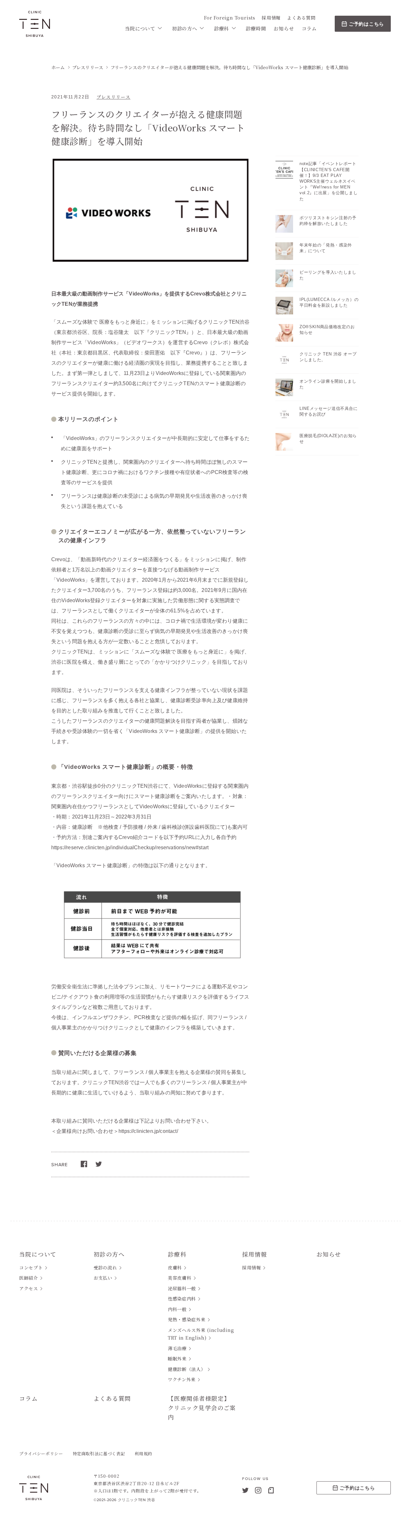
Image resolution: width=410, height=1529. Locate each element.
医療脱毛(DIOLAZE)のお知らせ (328, 438)
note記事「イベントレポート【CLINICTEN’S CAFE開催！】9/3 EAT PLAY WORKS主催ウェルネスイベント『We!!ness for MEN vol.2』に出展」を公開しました (328, 181)
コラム (309, 28)
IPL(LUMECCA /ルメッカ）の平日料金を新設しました (328, 302)
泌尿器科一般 (182, 1288)
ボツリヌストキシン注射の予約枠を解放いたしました (327, 220)
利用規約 (143, 1453)
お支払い (103, 1278)
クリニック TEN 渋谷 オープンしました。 (328, 357)
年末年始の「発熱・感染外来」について (325, 248)
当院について (140, 28)
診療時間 (256, 28)
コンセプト (31, 1267)
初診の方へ (184, 28)
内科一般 (177, 1309)
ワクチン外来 (182, 1379)
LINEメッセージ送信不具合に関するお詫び (328, 411)
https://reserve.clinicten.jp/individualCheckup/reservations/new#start (130, 847)
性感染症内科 (182, 1298)
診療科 (221, 28)
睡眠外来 (177, 1358)
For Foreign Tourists (229, 17)
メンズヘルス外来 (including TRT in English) (201, 1334)
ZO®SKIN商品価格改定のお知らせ (327, 329)
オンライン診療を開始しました (327, 384)
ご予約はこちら (366, 24)
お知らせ (284, 28)
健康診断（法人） (187, 1369)
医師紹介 (28, 1278)
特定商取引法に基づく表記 (99, 1453)
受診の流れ (105, 1267)
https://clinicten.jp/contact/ (148, 1131)
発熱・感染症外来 (187, 1319)
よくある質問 (301, 17)
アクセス (28, 1288)
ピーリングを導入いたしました (327, 275)
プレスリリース (113, 97)
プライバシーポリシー (41, 1453)
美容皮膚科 (180, 1278)
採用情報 (271, 17)
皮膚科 (175, 1267)
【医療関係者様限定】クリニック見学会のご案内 (202, 1407)
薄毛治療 (177, 1348)
